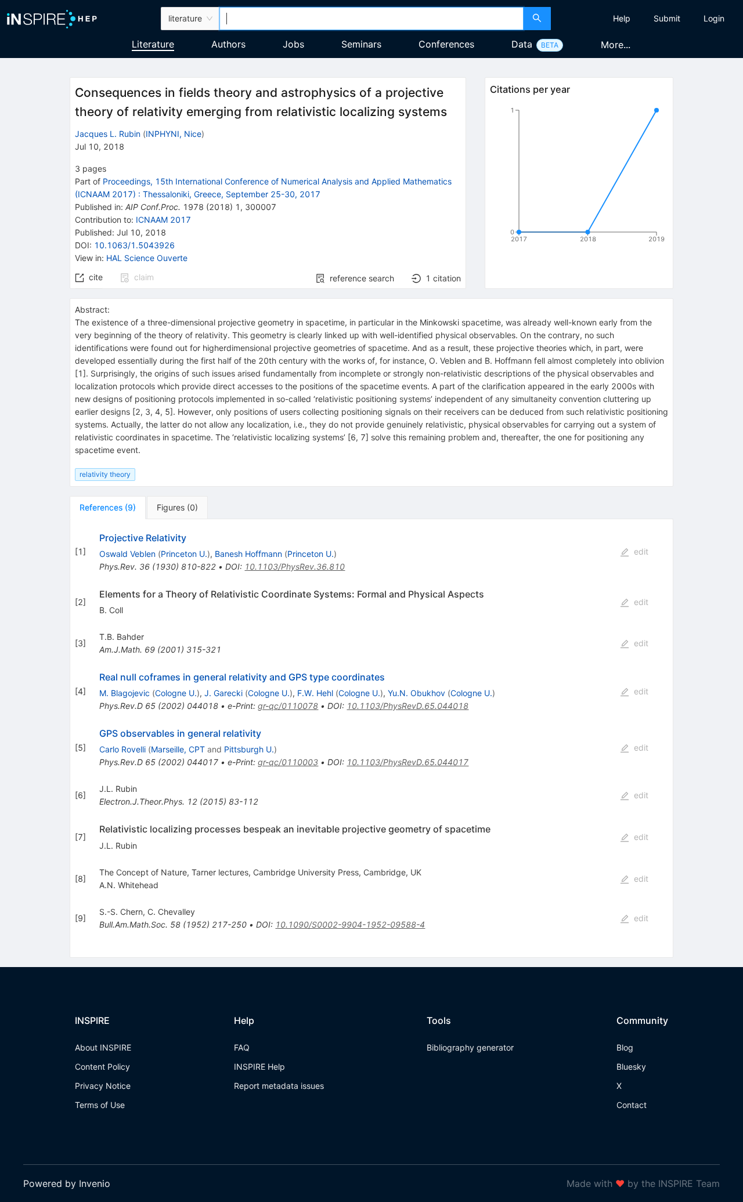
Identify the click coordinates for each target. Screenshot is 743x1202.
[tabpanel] (371, 738)
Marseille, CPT (178, 749)
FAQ (242, 1047)
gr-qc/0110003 (288, 762)
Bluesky (631, 1066)
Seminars (361, 44)
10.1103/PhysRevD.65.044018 (407, 706)
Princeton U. (184, 554)
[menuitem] (621, 18)
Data (521, 44)
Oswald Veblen (127, 554)
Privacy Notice (103, 1086)
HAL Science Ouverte (146, 258)
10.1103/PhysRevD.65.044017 (407, 762)
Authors (228, 44)
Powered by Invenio (66, 1183)
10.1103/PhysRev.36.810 (294, 566)
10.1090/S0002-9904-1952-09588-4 (350, 924)
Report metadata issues (279, 1086)
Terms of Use (100, 1105)
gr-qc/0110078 (288, 706)
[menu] (648, 18)
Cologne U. (176, 693)
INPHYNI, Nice (173, 134)
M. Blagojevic (124, 693)
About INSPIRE (103, 1047)
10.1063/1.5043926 (134, 245)
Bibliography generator (470, 1047)
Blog (624, 1047)
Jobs (293, 44)
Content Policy (102, 1066)
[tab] (108, 507)
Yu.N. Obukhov (416, 693)
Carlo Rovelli (122, 749)
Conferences (446, 44)
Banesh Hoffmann (248, 554)
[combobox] (371, 18)
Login (714, 18)
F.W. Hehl (315, 693)
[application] (579, 176)
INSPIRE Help (259, 1066)
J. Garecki (223, 693)
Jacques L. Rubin (107, 134)
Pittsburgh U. (249, 749)
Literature (153, 44)
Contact (631, 1105)
